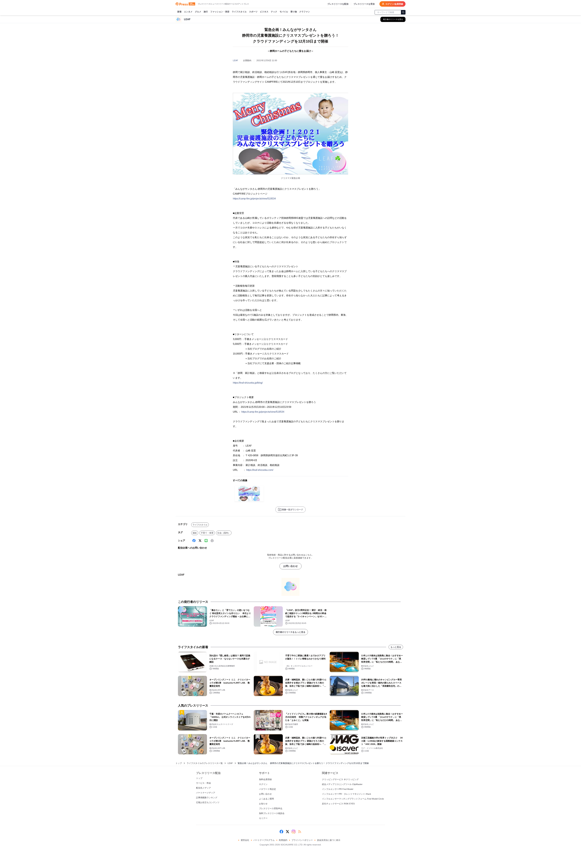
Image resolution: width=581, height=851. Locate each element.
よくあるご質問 (266, 799)
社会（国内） (223, 533)
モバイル (284, 11)
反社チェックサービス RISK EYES (338, 803)
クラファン (304, 11)
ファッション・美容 (219, 11)
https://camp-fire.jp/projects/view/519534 (254, 198)
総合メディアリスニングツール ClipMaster (342, 784)
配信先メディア (203, 788)
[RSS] (299, 831)
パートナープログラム (264, 840)
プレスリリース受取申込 (270, 808)
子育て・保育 (207, 533)
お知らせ (263, 803)
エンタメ (188, 11)
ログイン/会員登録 (394, 4)
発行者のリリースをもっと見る (290, 632)
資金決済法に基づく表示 (328, 840)
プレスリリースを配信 (337, 4)
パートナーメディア (205, 792)
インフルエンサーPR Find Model (337, 789)
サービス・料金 (203, 783)
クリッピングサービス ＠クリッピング (340, 779)
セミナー (263, 818)
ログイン (263, 784)
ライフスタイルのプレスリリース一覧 (205, 763)
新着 (179, 11)
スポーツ (253, 11)
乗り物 (293, 11)
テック (274, 11)
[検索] (403, 12)
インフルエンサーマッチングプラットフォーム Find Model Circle (353, 799)
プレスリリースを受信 (364, 4)
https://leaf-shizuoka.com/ (259, 470)
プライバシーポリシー (302, 840)
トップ (179, 763)
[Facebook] (193, 540)
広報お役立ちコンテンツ (207, 802)
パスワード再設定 (267, 789)
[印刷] (212, 540)
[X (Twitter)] (200, 540)
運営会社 (245, 840)
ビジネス (264, 11)
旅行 (206, 11)
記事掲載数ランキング (206, 797)
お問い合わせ (290, 566)
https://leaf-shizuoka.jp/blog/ (248, 382)
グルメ (198, 11)
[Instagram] (293, 831)
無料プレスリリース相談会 (271, 813)
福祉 (195, 533)
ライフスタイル (239, 11)
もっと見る (396, 647)
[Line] (206, 540)
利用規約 (283, 840)
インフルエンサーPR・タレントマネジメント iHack (346, 794)
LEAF (235, 60)
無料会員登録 (265, 779)
